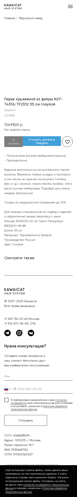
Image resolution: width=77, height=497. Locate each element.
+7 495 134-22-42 (16, 318)
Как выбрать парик (17, 129)
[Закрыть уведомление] (74, 468)
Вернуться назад (30, 18)
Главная (9, 18)
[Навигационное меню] (70, 6)
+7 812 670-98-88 (16, 323)
